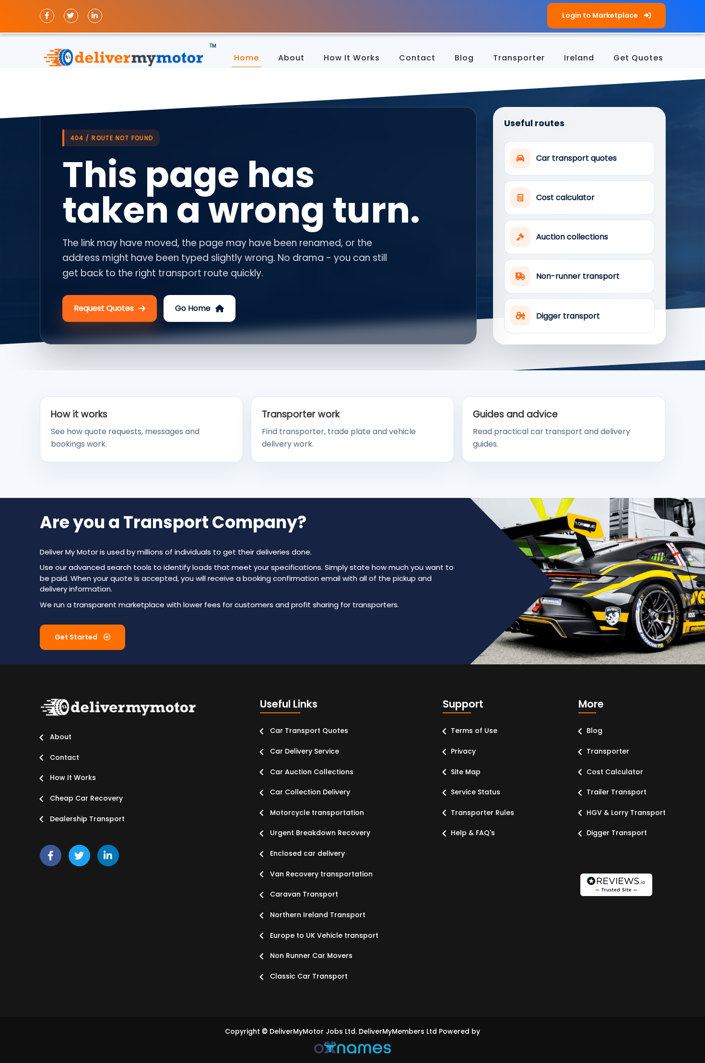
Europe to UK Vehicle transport (323, 935)
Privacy (463, 751)
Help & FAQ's (473, 833)
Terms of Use (474, 730)
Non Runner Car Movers (310, 955)
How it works (352, 57)
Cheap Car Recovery (85, 798)
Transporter (608, 751)
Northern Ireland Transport (316, 915)
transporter (519, 57)
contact (417, 57)
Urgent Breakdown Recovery (319, 833)
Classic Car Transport (308, 976)
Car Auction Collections (310, 772)
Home (246, 57)
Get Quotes (638, 57)
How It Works (72, 777)
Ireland (579, 57)
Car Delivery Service (303, 751)
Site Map (466, 772)
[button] (606, 15)
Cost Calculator (615, 772)
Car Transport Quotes (308, 730)
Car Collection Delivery (309, 792)
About (291, 57)
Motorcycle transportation (316, 812)
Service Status (475, 792)
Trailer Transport (616, 792)
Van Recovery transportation (320, 874)
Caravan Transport (303, 894)
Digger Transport (617, 833)
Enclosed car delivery (306, 853)
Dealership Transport (86, 819)
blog (464, 57)
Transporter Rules (482, 812)
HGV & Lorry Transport (626, 812)
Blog (594, 730)
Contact (63, 757)
